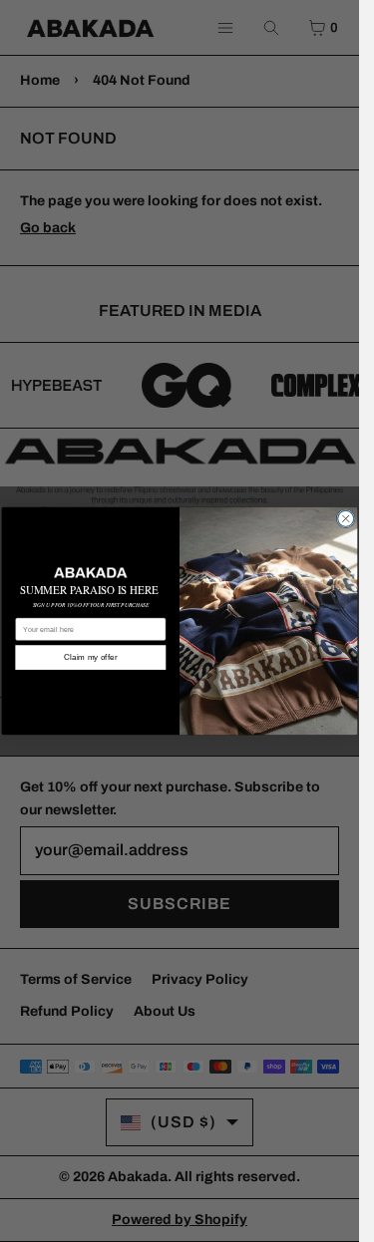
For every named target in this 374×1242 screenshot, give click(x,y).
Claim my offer (90, 657)
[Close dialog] (346, 518)
